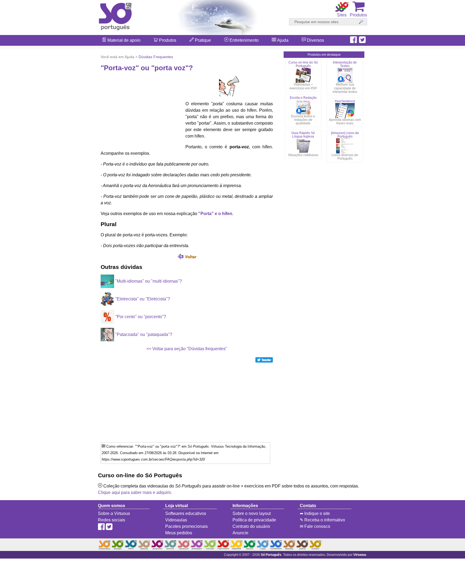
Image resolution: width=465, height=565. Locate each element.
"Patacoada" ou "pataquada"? (143, 334)
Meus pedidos (178, 533)
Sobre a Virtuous (114, 513)
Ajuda (282, 40)
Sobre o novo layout (251, 513)
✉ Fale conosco (315, 526)
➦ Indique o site (315, 513)
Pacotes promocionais (186, 526)
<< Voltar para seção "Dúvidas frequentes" (186, 348)
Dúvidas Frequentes (156, 57)
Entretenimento (243, 40)
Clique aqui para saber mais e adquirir (134, 492)
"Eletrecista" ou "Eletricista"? (142, 299)
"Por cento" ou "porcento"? (140, 316)
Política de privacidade (254, 520)
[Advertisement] (443, 282)
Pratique (202, 40)
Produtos (167, 40)
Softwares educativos (185, 513)
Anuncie (240, 533)
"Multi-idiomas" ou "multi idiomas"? (148, 281)
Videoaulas (176, 520)
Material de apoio (123, 40)
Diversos (315, 40)
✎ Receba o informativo (322, 520)
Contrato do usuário (251, 526)
